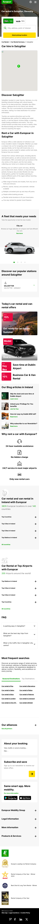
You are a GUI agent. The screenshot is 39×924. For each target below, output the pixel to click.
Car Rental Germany (18, 42)
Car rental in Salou (8, 690)
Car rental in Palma (26, 690)
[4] (25, 262)
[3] (21, 262)
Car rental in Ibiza (8, 694)
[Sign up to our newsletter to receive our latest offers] (32, 774)
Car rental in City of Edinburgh (10, 703)
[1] (14, 262)
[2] (17, 262)
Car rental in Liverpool (27, 698)
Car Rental (5, 42)
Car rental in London (9, 698)
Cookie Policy (25, 913)
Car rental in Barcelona (27, 686)
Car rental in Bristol (26, 703)
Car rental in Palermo (27, 694)
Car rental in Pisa (7, 686)
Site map (5, 913)
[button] (18, 66)
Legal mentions (14, 913)
